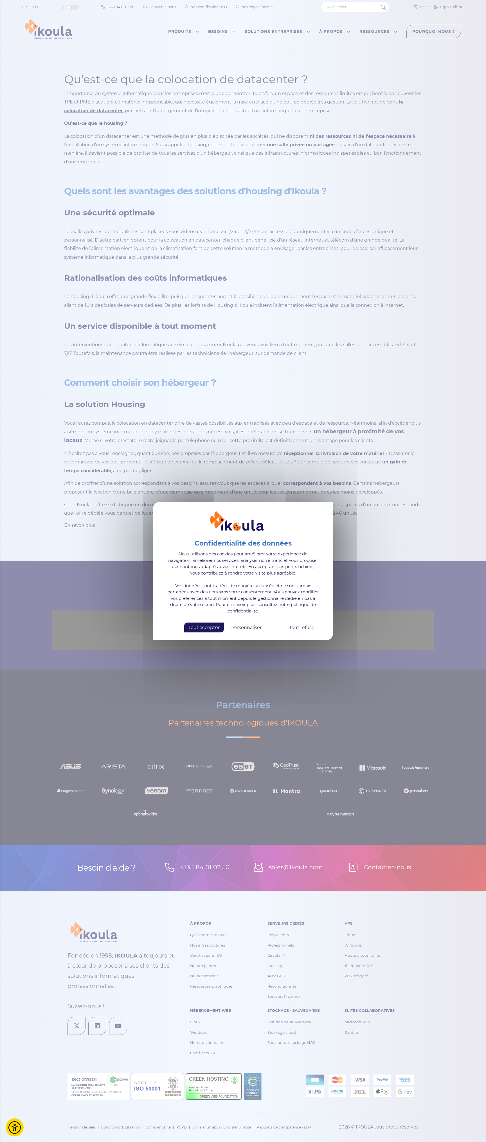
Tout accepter (204, 627)
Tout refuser (302, 627)
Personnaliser (246, 627)
